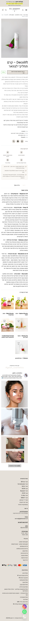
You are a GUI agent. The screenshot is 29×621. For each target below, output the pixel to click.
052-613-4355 (24, 528)
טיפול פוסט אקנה (24, 585)
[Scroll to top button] (2, 614)
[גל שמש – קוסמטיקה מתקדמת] (14, 10)
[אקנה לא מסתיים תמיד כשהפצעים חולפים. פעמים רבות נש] (14, 449)
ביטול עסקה (25, 551)
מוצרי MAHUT (24, 498)
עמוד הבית (26, 15)
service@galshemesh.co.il (21, 518)
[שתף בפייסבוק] (18, 141)
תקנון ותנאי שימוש (23, 542)
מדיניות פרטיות (24, 553)
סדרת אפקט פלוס (21, 135)
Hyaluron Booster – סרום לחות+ (22, 314)
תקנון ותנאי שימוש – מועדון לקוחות (19, 544)
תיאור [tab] (23, 185)
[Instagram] (24, 606)
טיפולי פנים (25, 573)
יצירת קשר (25, 560)
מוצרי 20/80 (25, 493)
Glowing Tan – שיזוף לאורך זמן (23, 336)
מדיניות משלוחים (24, 546)
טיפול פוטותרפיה (24, 597)
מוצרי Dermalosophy (23, 484)
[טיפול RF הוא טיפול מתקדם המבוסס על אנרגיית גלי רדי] (14, 421)
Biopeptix (23, 137)
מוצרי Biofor (25, 486)
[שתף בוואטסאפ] (22, 141)
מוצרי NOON (25, 488)
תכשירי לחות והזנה (15, 133)
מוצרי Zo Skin (24, 495)
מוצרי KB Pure (24, 482)
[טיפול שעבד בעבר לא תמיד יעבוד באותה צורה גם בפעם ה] (14, 394)
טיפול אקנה (25, 582)
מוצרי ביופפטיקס (18, 15)
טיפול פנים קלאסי (24, 580)
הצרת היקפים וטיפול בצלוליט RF (20, 604)
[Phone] (24, 617)
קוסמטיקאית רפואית (23, 504)
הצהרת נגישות (24, 558)
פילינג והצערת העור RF (22, 575)
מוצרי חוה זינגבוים (24, 502)
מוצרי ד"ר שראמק (23, 500)
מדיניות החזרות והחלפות (22, 549)
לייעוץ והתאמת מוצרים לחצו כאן (17, 72)
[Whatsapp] (24, 611)
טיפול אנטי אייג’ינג (23, 587)
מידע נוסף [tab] (17, 185)
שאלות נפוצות (24, 555)
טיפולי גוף (25, 599)
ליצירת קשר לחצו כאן (23, 522)
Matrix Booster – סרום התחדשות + (8, 314)
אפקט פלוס (11, 15)
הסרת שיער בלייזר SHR (22, 602)
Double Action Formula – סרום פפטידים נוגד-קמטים (7, 336)
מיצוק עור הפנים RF (23, 578)
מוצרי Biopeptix (24, 491)
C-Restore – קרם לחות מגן (21, 358)
